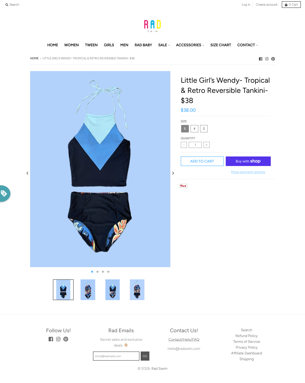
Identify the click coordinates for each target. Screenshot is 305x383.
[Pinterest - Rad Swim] (273, 58)
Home (34, 58)
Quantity (188, 138)
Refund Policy (246, 335)
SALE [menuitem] (162, 45)
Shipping (246, 359)
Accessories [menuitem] (188, 45)
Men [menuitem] (124, 45)
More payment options (248, 172)
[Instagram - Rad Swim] (267, 58)
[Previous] (27, 173)
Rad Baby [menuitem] (143, 45)
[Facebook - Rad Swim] (260, 58)
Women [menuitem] (71, 45)
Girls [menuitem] (109, 45)
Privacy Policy (247, 347)
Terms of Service (246, 341)
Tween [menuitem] (91, 45)
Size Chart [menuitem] (220, 45)
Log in (246, 4)
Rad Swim (159, 368)
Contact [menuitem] (246, 45)
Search (246, 330)
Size (184, 121)
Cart (293, 4)
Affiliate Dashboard (246, 353)
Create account (267, 4)
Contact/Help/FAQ (183, 339)
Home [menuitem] (52, 45)
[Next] (172, 173)
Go (145, 356)
